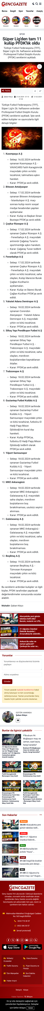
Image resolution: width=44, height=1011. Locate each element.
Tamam (30, 1008)
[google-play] (32, 947)
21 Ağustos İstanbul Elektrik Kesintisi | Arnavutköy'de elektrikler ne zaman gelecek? (29, 838)
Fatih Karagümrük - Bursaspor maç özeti (10, 775)
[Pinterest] (18, 940)
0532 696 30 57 (23, 926)
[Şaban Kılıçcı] (8, 716)
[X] (13, 940)
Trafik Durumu (12, 966)
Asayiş (39, 11)
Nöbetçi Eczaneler (8, 959)
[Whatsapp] (31, 940)
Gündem (24, 833)
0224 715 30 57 (24, 921)
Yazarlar (30, 11)
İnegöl (13, 11)
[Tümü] (41, 815)
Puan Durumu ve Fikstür (31, 967)
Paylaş (7, 90)
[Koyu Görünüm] (33, 4)
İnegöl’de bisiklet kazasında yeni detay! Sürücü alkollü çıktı (31, 863)
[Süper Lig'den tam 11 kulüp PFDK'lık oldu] (22, 75)
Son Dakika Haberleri (29, 974)
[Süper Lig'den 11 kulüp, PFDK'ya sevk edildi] (22, 138)
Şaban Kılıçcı (8, 97)
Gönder (7, 681)
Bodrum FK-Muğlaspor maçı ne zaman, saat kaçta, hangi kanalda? (31, 750)
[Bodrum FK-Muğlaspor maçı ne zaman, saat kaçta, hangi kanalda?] (32, 740)
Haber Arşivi (12, 981)
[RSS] (36, 940)
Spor (21, 11)
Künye (25, 990)
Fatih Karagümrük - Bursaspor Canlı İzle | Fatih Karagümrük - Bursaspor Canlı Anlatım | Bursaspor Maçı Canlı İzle (32, 798)
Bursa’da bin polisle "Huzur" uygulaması (28, 851)
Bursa (4, 11)
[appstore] (12, 947)
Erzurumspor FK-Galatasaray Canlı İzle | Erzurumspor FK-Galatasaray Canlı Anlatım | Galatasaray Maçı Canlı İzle (11, 798)
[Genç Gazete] (14, 3)
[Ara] (36, 4)
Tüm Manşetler (12, 973)
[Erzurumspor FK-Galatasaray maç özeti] (32, 766)
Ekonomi (24, 821)
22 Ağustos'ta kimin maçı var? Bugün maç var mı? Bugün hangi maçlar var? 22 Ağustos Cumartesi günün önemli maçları (11, 752)
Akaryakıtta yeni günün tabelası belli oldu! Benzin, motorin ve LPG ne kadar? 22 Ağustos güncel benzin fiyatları (31, 826)
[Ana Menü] (40, 4)
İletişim (19, 990)
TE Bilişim (28, 997)
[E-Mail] (18, 720)
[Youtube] (27, 940)
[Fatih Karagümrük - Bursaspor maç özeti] (11, 766)
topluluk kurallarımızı (25, 690)
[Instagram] (22, 940)
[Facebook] (8, 940)
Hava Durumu (31, 958)
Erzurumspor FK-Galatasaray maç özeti (32, 775)
